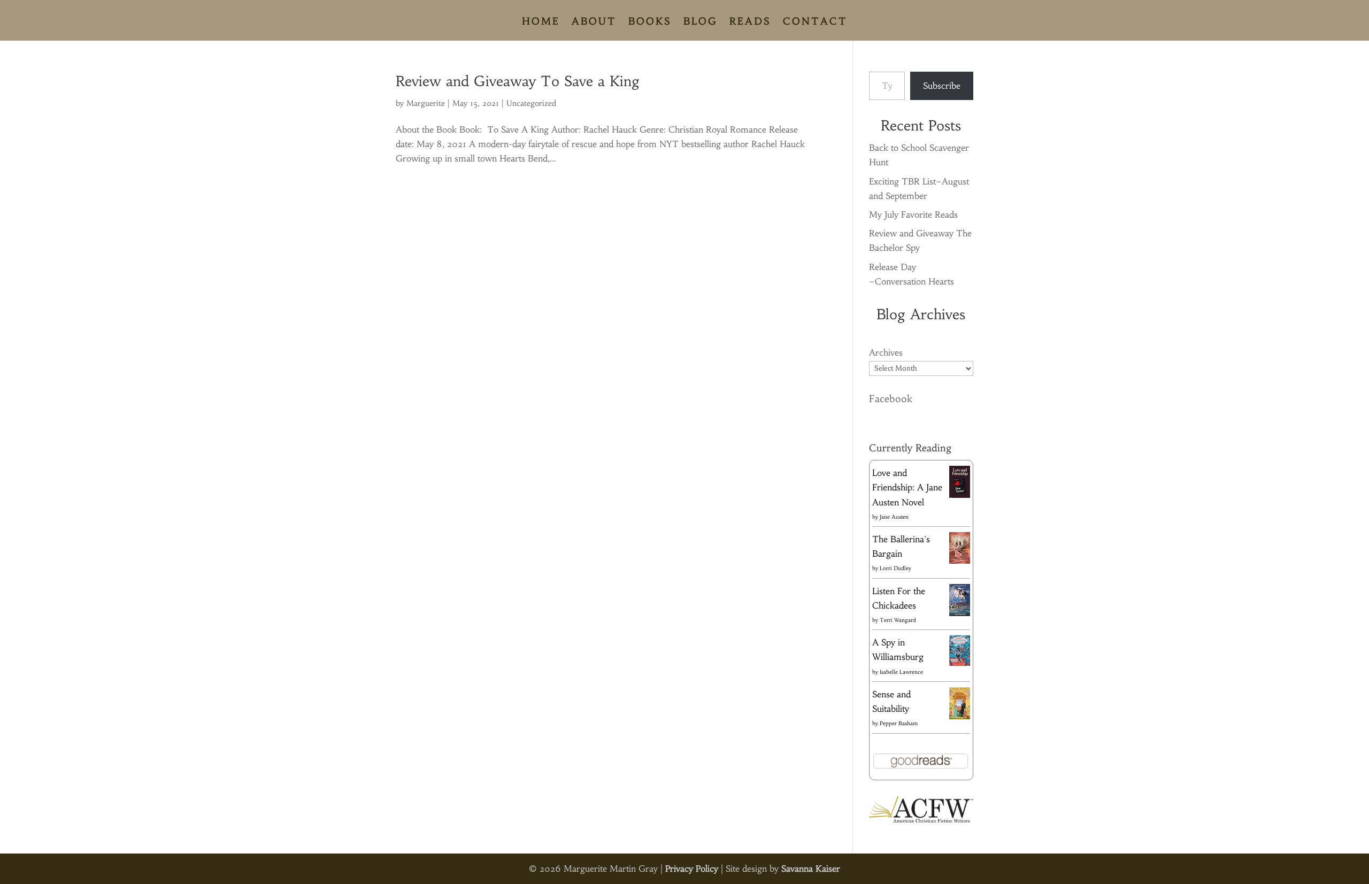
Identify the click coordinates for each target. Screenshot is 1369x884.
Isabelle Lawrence (901, 671)
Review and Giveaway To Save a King (518, 81)
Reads (750, 22)
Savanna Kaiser (810, 868)
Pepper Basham (899, 723)
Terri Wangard (898, 620)
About (594, 22)
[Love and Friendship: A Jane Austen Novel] (959, 495)
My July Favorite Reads (913, 214)
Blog (700, 22)
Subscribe (941, 85)
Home (541, 22)
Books (650, 22)
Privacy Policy (691, 868)
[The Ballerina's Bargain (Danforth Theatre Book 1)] (959, 560)
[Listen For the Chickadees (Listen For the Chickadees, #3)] (959, 614)
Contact (815, 22)
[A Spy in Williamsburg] (959, 662)
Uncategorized (531, 103)
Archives (886, 352)
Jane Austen (894, 516)
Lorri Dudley (895, 568)
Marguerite (425, 103)
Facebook (890, 399)
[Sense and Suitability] (959, 716)
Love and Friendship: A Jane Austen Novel (907, 487)
